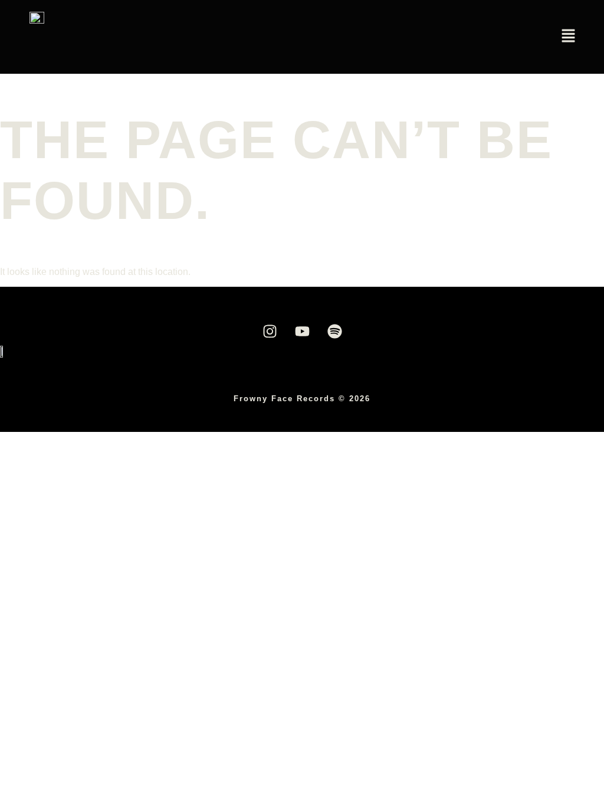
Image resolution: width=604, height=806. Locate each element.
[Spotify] (334, 331)
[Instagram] (269, 331)
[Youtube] (302, 331)
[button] (568, 37)
